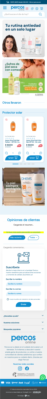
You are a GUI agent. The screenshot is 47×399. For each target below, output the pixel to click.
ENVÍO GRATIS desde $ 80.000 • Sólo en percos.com (25, 2)
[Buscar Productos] (41, 14)
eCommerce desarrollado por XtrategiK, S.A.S (18, 392)
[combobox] (23, 14)
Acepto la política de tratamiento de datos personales (25, 299)
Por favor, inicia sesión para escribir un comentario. (23, 232)
